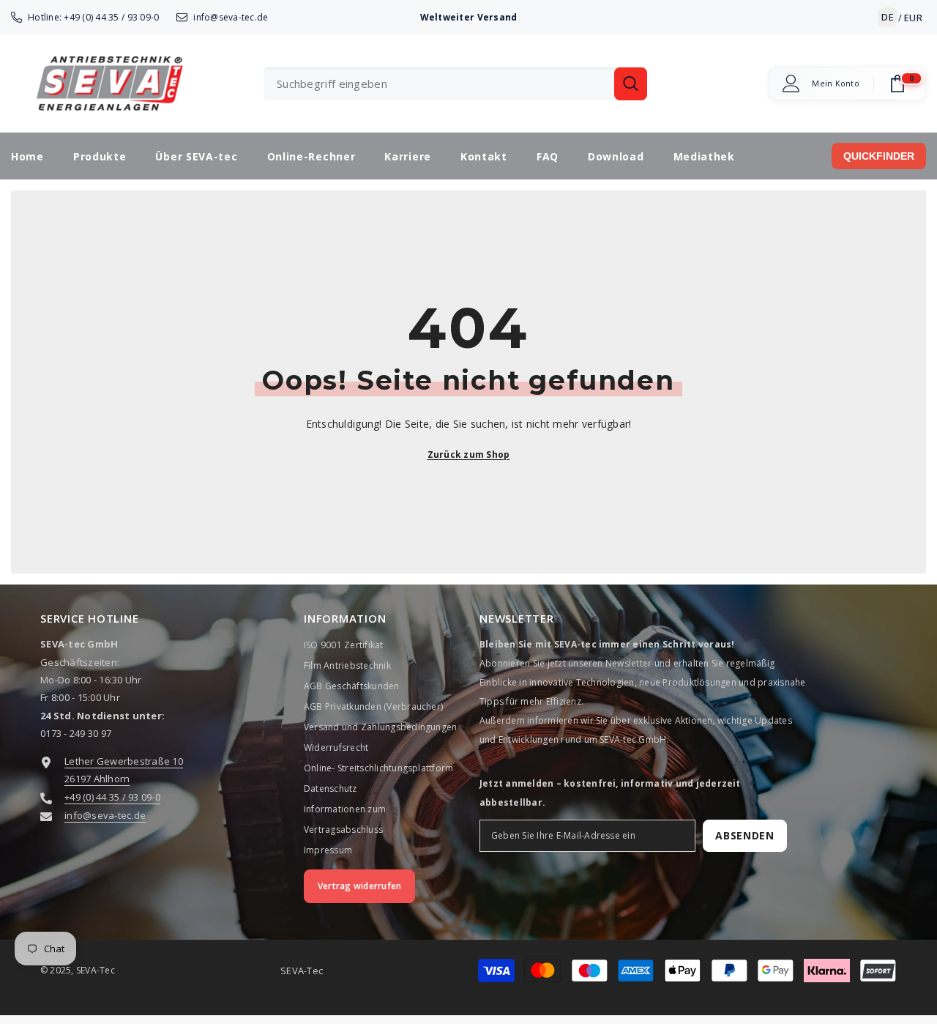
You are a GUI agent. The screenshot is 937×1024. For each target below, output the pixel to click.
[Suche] (455, 83)
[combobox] (439, 83)
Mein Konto (835, 83)
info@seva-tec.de (230, 17)
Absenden (744, 835)
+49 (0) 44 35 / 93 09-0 (111, 17)
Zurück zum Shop (469, 454)
